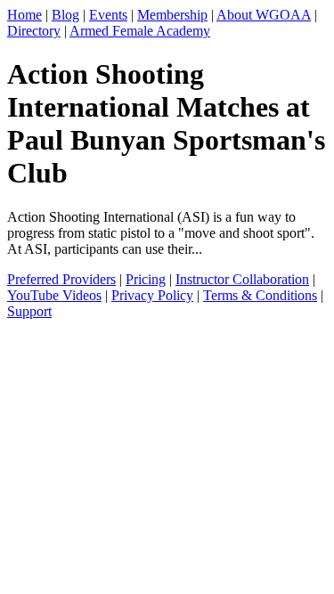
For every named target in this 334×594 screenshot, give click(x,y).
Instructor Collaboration (242, 279)
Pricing (146, 279)
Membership (172, 14)
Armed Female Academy (139, 30)
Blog (65, 14)
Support (29, 311)
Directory (34, 30)
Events (108, 14)
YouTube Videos (54, 295)
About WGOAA (263, 14)
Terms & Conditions (260, 295)
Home (24, 14)
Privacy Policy (152, 295)
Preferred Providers (61, 279)
